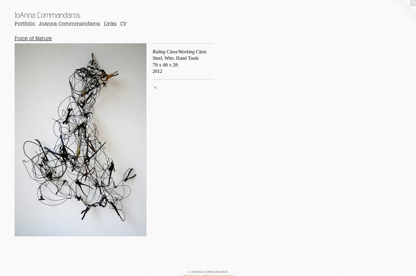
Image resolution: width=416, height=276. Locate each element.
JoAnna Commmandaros (69, 23)
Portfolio (25, 23)
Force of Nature (33, 38)
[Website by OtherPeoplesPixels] (404, 12)
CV (123, 23)
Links (110, 23)
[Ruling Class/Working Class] (80, 139)
